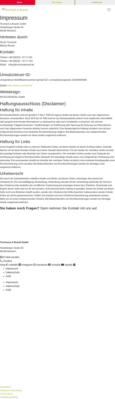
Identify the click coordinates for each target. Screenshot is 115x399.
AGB (8, 276)
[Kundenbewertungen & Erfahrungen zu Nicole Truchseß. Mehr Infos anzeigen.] (7, 218)
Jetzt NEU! (5, 387)
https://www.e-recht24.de (20, 85)
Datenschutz (13, 272)
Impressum (12, 268)
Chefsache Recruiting (11, 390)
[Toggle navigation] (109, 9)
